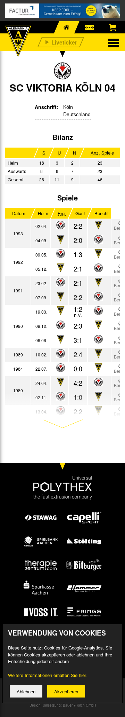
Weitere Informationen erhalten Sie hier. (47, 675)
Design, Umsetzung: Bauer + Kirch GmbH (63, 705)
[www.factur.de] (62, 10)
